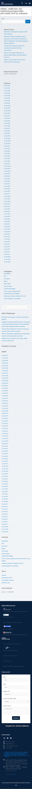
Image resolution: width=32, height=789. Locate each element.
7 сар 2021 (7, 239)
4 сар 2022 (7, 216)
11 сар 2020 (7, 259)
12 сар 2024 (7, 136)
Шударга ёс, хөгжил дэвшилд (17, 726)
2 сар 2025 (7, 130)
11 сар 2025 (7, 108)
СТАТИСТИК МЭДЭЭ (9, 288)
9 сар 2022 (7, 203)
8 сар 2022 (7, 206)
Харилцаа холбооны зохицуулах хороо (12, 643)
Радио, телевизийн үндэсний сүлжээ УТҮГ (13, 622)
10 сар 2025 (7, 110)
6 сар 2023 (7, 181)
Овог (4, 684)
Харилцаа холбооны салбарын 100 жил (15, 296)
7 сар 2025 (7, 118)
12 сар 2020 (7, 256)
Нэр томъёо (7, 283)
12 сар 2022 (7, 196)
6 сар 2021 (7, 241)
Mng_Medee (7, 273)
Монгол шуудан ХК (7, 661)
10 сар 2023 (7, 171)
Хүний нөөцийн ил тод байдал (12, 298)
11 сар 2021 (7, 229)
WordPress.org (5, 582)
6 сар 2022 (7, 211)
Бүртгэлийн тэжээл (7, 577)
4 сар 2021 (7, 246)
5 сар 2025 (7, 123)
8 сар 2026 (7, 85)
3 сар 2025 (7, 128)
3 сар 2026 (7, 98)
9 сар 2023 (7, 173)
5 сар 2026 (7, 93)
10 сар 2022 (7, 201)
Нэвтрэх (4, 575)
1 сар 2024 (7, 163)
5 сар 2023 (7, 183)
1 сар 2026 (7, 103)
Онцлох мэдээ (8, 286)
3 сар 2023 (7, 188)
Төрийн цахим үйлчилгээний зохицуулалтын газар (15, 611)
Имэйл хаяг (6, 691)
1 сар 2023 (7, 193)
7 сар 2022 (7, 209)
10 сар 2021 (7, 231)
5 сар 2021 (7, 244)
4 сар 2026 (7, 95)
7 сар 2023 (7, 178)
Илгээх (16, 718)
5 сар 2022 (7, 214)
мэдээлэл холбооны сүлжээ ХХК (10, 655)
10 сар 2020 (7, 261)
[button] (22, 3)
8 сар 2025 (7, 115)
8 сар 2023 (7, 176)
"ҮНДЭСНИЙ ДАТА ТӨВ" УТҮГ (9, 617)
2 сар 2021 (7, 251)
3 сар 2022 (7, 219)
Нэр (4, 677)
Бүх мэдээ (6, 278)
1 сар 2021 (7, 254)
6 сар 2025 (7, 120)
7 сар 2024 (7, 148)
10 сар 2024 (7, 141)
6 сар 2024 (7, 151)
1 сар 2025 (7, 133)
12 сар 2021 (7, 226)
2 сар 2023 (7, 191)
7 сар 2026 (7, 88)
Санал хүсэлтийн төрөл (9, 698)
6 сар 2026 (7, 90)
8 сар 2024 (7, 146)
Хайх (3, 18)
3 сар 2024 (7, 158)
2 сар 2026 (7, 100)
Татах (15, 770)
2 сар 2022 (7, 221)
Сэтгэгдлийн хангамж (8, 580)
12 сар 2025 (7, 105)
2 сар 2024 (7, 161)
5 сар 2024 (7, 153)
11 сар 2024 (7, 138)
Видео (5, 281)
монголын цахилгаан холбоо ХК (10, 650)
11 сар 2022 (7, 198)
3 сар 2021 (7, 249)
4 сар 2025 (7, 125)
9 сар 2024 (7, 143)
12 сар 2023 (7, 166)
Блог (5, 276)
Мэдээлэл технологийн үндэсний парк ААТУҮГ (13, 666)
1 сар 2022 (7, 224)
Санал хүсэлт (7, 705)
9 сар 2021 (7, 234)
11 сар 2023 (7, 168)
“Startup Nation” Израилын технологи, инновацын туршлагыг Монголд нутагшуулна (14, 48)
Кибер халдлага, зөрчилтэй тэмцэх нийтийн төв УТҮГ (15, 634)
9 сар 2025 (7, 113)
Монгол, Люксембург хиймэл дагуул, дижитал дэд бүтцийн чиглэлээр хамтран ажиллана (15, 55)
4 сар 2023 (7, 186)
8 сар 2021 (7, 236)
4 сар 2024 (7, 156)
